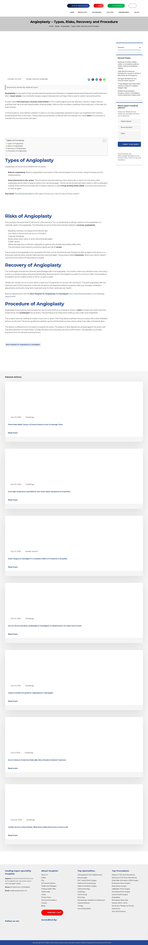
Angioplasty (116, 897)
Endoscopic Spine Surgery (121, 883)
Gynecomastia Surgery (120, 894)
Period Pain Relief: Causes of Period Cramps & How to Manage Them (35, 424)
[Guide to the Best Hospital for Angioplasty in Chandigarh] (27, 666)
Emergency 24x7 (54, 912)
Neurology (81, 897)
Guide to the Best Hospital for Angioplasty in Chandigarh (30, 693)
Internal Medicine (84, 903)
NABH (132, 6)
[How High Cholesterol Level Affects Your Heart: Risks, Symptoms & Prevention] (27, 465)
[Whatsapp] (105, 79)
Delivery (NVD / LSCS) (119, 903)
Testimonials (45, 892)
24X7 (100, 6)
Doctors (110, 12)
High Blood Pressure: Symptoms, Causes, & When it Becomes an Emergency (129, 73)
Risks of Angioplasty (15, 146)
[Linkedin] (97, 79)
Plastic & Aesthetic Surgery (87, 886)
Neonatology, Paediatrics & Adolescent (91, 900)
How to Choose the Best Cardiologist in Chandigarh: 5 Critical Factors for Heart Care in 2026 (44, 626)
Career (43, 894)
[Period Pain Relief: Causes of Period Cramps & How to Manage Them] (27, 398)
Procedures (96, 12)
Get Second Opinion (48, 883)
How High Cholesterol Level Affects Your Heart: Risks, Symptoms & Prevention (39, 492)
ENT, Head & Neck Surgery (87, 880)
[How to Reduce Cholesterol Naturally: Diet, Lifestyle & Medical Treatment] (27, 733)
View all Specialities (84, 908)
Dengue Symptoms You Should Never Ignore (127, 79)
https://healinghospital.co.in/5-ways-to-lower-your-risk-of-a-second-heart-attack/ (46, 194)
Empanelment (124, 12)
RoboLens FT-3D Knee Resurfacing (124, 878)
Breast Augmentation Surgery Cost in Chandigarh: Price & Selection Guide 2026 (129, 93)
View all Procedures (119, 911)
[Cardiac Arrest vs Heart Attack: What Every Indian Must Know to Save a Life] (27, 801)
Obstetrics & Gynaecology (87, 883)
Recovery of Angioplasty (17, 148)
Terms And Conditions (49, 900)
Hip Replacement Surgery (121, 892)
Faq (42, 880)
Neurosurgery (82, 878)
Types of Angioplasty (15, 143)
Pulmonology (82, 894)
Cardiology (43, 79)
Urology (80, 906)
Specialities (82, 12)
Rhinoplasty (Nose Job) (120, 900)
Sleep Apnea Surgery (119, 886)
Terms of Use (133, 158)
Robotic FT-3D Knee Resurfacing (123, 875)
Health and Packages (48, 886)
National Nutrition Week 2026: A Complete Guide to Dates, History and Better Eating (128, 65)
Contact (44, 903)
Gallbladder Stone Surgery (121, 889)
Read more (13, 433)
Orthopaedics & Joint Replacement (90, 875)
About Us (44, 875)
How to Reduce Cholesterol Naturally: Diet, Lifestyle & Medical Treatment (37, 760)
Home (72, 12)
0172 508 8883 (117, 6)
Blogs (137, 12)
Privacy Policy (123, 158)
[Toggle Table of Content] (103, 140)
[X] (93, 79)
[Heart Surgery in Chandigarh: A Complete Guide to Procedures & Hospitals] (27, 532)
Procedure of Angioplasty (17, 151)
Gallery (43, 878)
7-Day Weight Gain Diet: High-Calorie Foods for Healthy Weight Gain (129, 86)
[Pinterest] (101, 79)
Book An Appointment (80, 6)
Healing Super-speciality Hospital (69, 942)
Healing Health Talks (48, 889)
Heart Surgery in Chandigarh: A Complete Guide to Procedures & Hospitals (37, 559)
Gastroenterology (84, 889)
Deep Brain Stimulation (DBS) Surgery (125, 880)
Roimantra (107, 942)
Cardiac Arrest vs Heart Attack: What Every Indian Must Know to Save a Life (38, 827)
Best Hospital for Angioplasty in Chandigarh (23, 344)
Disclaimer (121, 160)
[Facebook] (89, 79)
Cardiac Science (32, 79)
